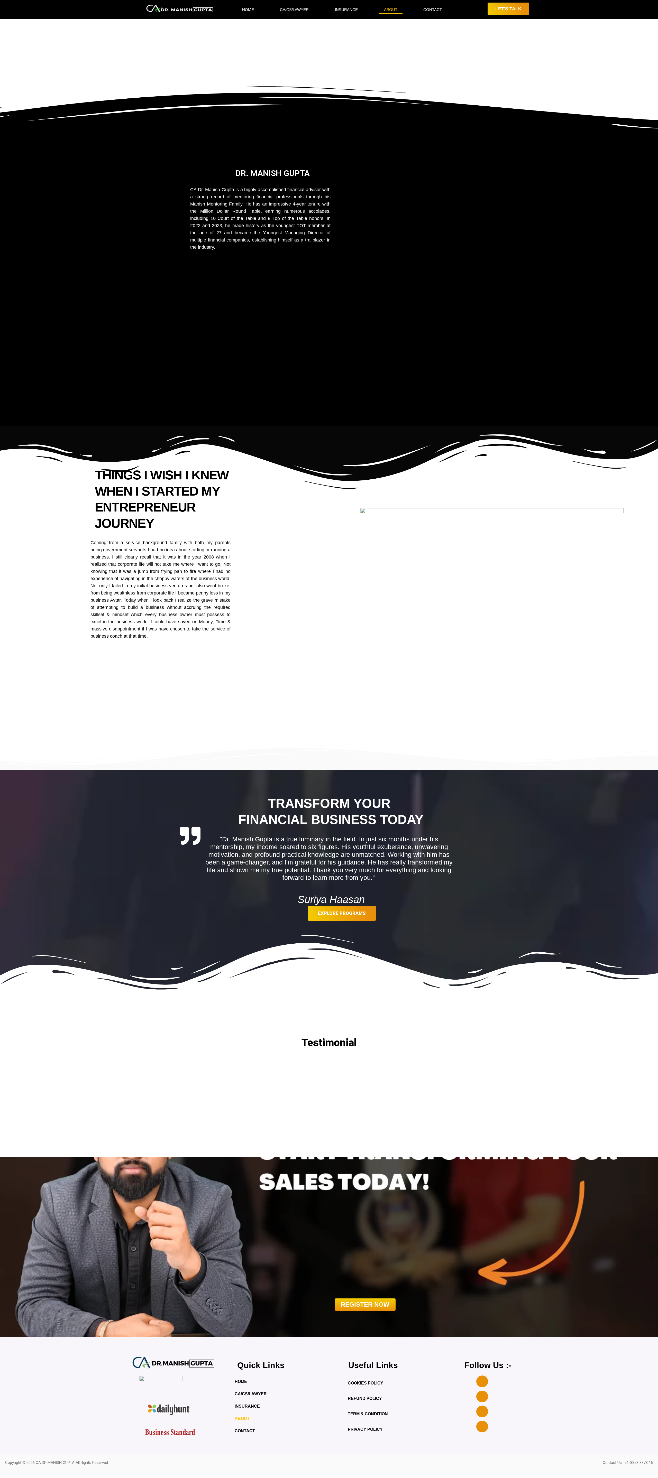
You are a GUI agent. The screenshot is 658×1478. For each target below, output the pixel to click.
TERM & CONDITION (368, 1414)
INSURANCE (346, 9)
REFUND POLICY (365, 1398)
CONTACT (432, 9)
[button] (127, 1103)
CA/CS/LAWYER (294, 9)
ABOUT (390, 9)
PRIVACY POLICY (365, 1429)
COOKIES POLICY (365, 1383)
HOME (248, 9)
